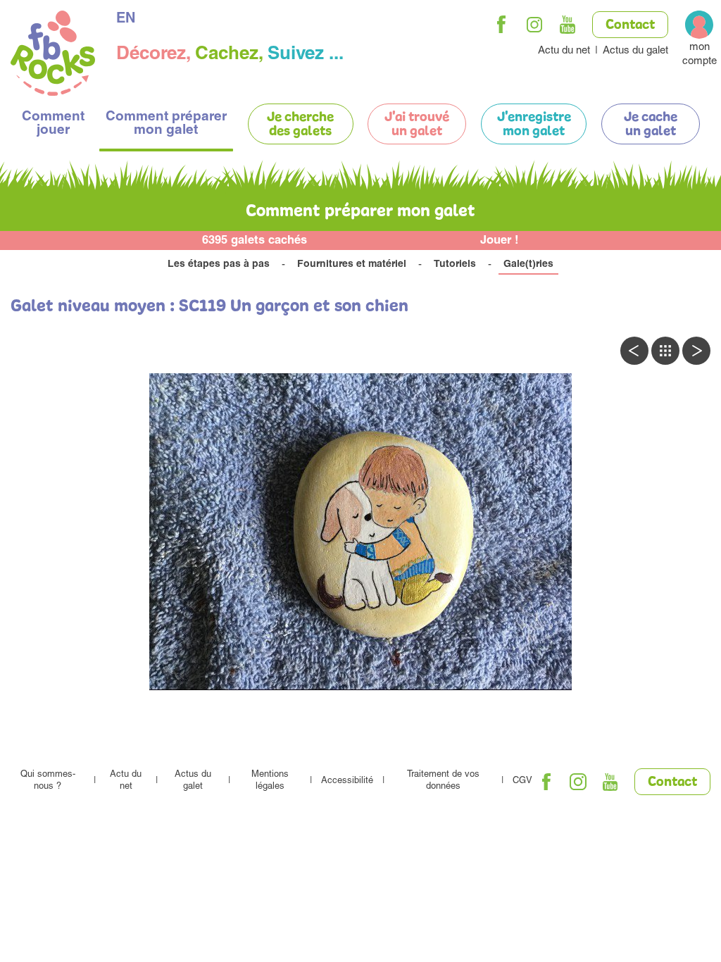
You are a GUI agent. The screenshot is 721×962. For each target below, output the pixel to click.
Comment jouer (53, 124)
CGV (522, 781)
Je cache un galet (650, 125)
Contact (630, 25)
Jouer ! (499, 241)
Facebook (501, 25)
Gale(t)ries (528, 265)
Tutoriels (455, 265)
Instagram (534, 25)
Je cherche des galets (300, 125)
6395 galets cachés (254, 241)
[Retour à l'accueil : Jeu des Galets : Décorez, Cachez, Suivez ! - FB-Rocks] (53, 55)
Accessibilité (347, 781)
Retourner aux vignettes (665, 351)
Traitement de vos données (443, 781)
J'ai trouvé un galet (416, 125)
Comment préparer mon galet (166, 124)
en (125, 20)
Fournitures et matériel (351, 265)
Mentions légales (270, 781)
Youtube (567, 25)
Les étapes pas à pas (219, 265)
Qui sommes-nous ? (47, 781)
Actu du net (564, 51)
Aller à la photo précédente (634, 351)
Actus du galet (635, 51)
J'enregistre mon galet (534, 125)
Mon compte (699, 54)
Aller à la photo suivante (696, 351)
